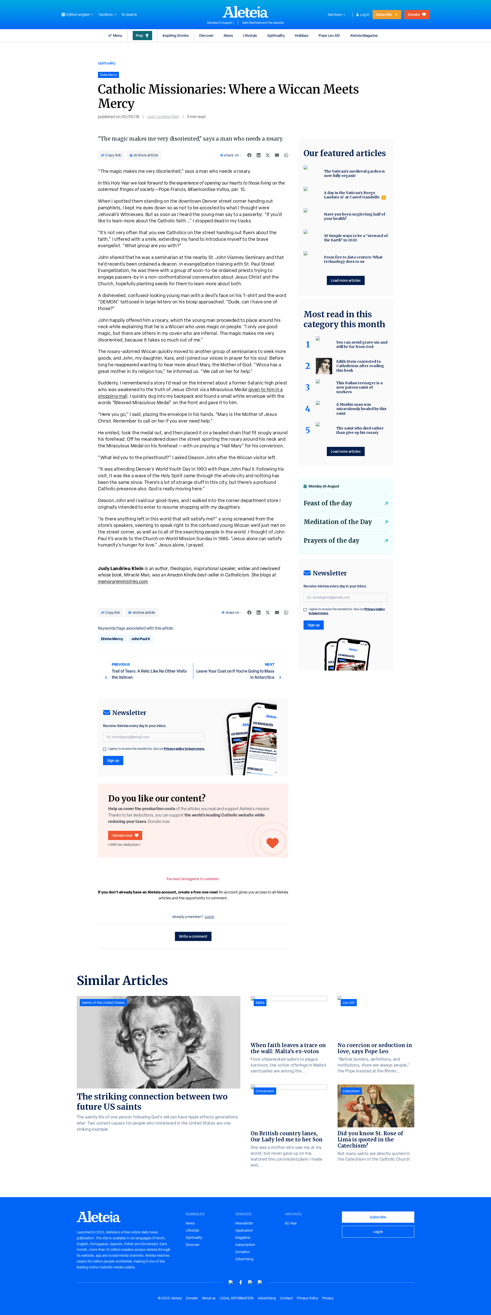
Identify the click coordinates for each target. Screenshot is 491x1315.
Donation (242, 1252)
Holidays (301, 35)
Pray (139, 35)
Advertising (244, 1259)
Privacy (327, 1298)
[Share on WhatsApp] (286, 155)
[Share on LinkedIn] (258, 155)
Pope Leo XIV (329, 35)
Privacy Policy (307, 1298)
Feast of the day (328, 503)
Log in (365, 14)
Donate (414, 14)
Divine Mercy (112, 638)
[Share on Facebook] (249, 155)
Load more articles (346, 280)
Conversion (265, 1091)
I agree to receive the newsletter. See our (156, 749)
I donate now (122, 835)
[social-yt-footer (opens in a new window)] (231, 1282)
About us (209, 1298)
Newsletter (244, 1223)
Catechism (351, 1091)
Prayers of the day (331, 541)
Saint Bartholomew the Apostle (263, 23)
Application (244, 1230)
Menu (117, 35)
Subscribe (384, 14)
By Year (291, 1223)
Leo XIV (349, 1002)
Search (131, 14)
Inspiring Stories (176, 35)
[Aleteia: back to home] (245, 11)
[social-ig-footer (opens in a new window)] (260, 1282)
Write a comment (193, 936)
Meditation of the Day (338, 522)
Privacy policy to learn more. (184, 748)
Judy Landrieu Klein (163, 116)
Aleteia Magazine (364, 35)
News (228, 35)
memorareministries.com (123, 581)
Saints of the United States (103, 1002)
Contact (286, 1298)
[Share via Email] (277, 155)
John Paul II (140, 638)
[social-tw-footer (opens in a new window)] (250, 1282)
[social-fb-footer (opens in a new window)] (240, 1282)
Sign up (113, 760)
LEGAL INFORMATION (237, 1298)
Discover (206, 35)
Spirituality (276, 35)
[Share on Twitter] (268, 155)
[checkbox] (104, 749)
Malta (260, 1002)
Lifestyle (250, 35)
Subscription (245, 1244)
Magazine (242, 1237)
